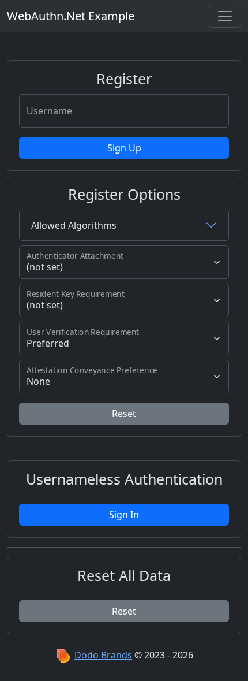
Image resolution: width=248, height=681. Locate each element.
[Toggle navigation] (225, 16)
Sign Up (124, 148)
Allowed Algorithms (74, 225)
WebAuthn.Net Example (70, 16)
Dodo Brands (103, 655)
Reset (124, 413)
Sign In (124, 514)
